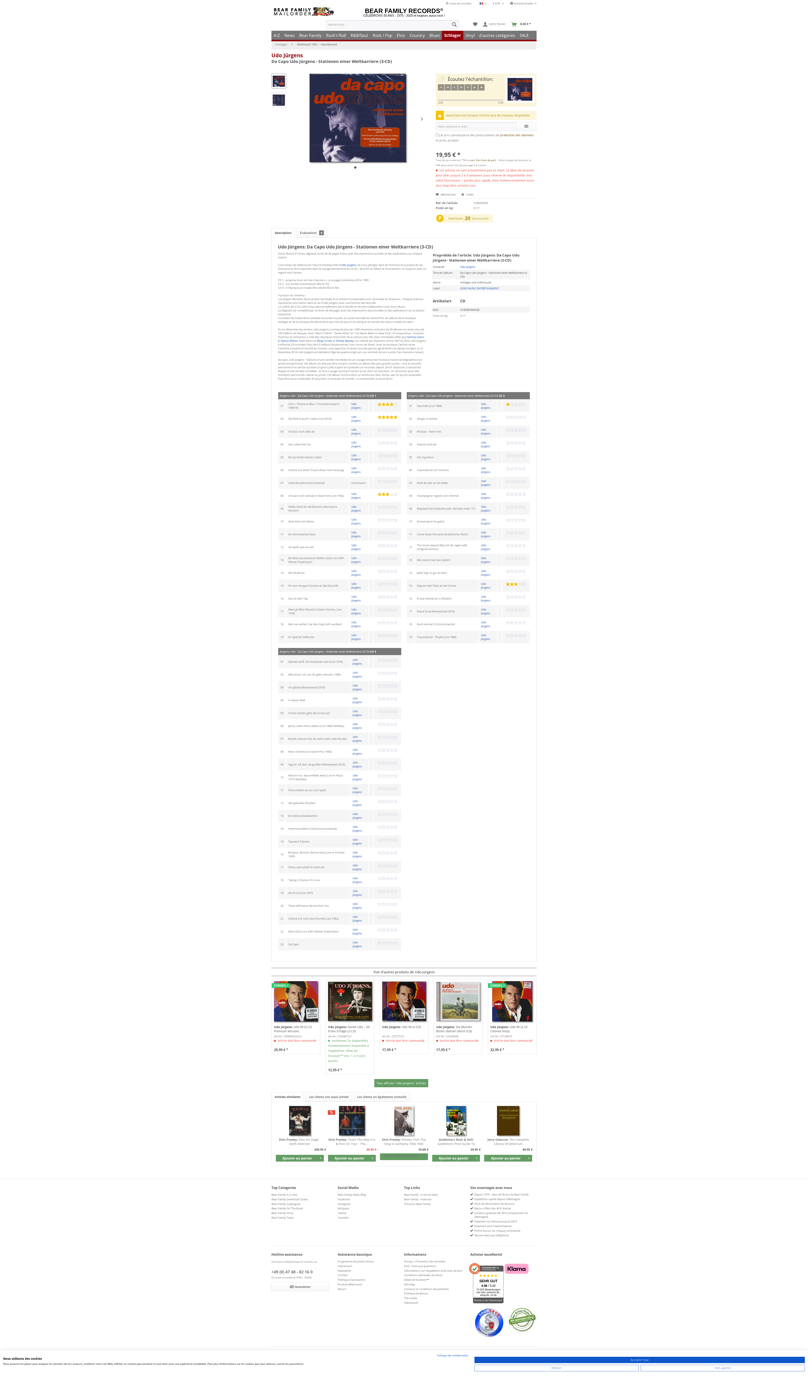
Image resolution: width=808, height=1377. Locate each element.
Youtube (343, 1217)
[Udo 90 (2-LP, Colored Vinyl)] (512, 1001)
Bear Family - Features (418, 1199)
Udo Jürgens (287, 55)
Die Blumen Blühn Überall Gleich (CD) (454, 1029)
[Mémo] (475, 24)
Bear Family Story (282, 1213)
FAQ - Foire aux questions (420, 1266)
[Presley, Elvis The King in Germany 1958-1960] (404, 1120)
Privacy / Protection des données (424, 1261)
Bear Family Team (282, 1217)
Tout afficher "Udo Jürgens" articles (401, 1083)
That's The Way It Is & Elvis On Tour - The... (351, 1142)
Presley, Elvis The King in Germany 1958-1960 (404, 1142)
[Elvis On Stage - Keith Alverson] (300, 1120)
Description (283, 233)
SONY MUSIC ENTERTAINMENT (479, 288)
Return (342, 1289)
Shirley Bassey (345, 341)
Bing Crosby (324, 341)
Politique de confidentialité (452, 1355)
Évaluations (311, 233)
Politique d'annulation (351, 1280)
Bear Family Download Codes (289, 1199)
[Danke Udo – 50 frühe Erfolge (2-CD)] (350, 1001)
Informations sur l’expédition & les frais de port (433, 1271)
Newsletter (344, 1271)
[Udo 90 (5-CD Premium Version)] (296, 1001)
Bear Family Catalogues (285, 1204)
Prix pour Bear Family (417, 1204)
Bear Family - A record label (421, 1195)
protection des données (517, 135)
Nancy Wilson (289, 341)
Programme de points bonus (356, 1261)
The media (410, 1298)
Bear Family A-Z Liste (284, 1195)
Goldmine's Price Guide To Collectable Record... (456, 1142)
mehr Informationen (401, 1155)
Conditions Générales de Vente (423, 1275)
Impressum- (345, 1266)
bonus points (480, 218)
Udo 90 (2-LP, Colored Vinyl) (509, 1029)
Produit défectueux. (350, 1284)
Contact (343, 1275)
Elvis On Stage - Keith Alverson (299, 1142)
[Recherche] (454, 24)
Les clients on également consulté (381, 1097)
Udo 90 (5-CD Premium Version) (293, 1029)
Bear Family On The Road (287, 1208)
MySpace (343, 1208)
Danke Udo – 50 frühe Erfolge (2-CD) (348, 1029)
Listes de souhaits (459, 3)
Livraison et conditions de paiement (426, 1289)
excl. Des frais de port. (483, 160)
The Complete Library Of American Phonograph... (508, 1142)
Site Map (409, 1284)
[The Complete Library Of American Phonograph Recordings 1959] (508, 1120)
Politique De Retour (416, 1293)
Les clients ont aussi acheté (329, 1097)
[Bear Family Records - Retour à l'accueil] (305, 11)
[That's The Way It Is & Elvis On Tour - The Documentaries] (352, 1120)
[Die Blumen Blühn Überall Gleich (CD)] (458, 1001)
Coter (469, 194)
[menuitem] (392, 24)
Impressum (411, 1303)
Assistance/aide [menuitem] (523, 3)
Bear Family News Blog (352, 1195)
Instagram (344, 1204)
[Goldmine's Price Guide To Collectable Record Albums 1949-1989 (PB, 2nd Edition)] (456, 1120)
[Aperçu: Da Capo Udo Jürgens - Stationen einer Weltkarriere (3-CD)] (278, 81)
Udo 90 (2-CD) (401, 1027)
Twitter (342, 1213)
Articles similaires (287, 1097)
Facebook (344, 1199)
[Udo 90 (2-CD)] (404, 1001)
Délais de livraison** (416, 1280)
